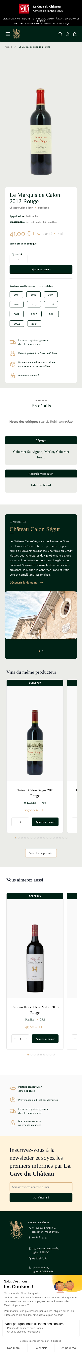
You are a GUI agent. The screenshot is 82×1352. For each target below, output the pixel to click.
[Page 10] (44, 837)
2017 (34, 304)
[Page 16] (63, 837)
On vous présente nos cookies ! (24, 1331)
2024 (17, 323)
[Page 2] (42, 651)
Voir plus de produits (41, 853)
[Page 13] (54, 837)
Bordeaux (43, 208)
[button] (41, 119)
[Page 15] (60, 837)
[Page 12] (50, 837)
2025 (34, 323)
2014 (33, 294)
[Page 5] (28, 837)
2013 (16, 294)
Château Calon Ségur (21, 208)
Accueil (8, 46)
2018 (51, 304)
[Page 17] (66, 837)
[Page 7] (34, 837)
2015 (50, 294)
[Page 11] (47, 837)
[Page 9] (41, 837)
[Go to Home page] (16, 34)
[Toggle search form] (60, 34)
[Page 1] (39, 651)
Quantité (17, 254)
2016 (17, 304)
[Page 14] (57, 837)
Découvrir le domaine (23, 582)
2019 (17, 314)
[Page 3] (22, 837)
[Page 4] (25, 837)
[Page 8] (38, 837)
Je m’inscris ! (41, 1197)
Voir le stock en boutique (23, 243)
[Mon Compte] (67, 34)
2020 (34, 314)
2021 (52, 314)
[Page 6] (31, 837)
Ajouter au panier (41, 269)
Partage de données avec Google (25, 1328)
